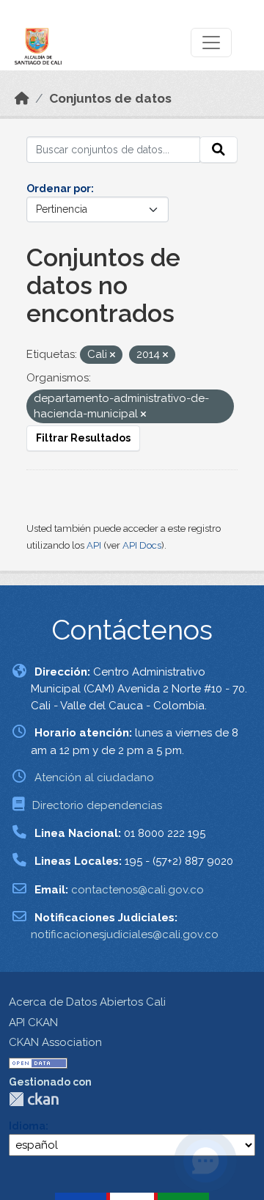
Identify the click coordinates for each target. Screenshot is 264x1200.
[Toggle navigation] (211, 42)
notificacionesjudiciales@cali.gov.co (125, 934)
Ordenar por (58, 188)
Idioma (27, 1126)
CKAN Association (55, 1042)
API (94, 545)
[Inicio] (22, 98)
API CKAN (33, 1022)
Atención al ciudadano (94, 777)
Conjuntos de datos (110, 98)
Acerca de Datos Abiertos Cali (87, 1002)
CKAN (34, 1099)
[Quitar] (112, 355)
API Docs (141, 545)
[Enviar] (218, 149)
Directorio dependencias (97, 805)
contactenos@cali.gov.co (137, 889)
